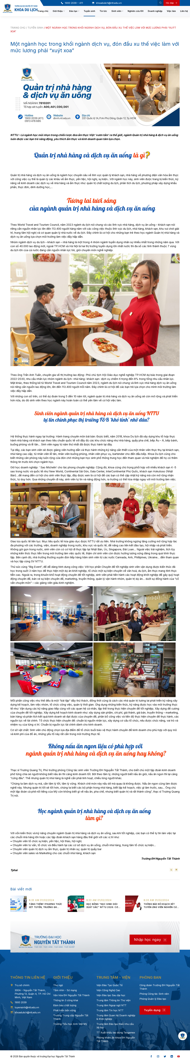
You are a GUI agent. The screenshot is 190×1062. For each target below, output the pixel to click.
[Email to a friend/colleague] (176, 870)
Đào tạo (73, 11)
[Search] (160, 3)
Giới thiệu (58, 11)
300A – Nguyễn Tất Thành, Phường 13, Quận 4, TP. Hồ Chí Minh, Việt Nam (32, 994)
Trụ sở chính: (22, 985)
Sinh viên (116, 11)
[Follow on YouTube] (178, 1056)
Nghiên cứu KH (135, 11)
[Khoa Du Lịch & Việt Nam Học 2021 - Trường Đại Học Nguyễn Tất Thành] (20, 8)
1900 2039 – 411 (74, 2)
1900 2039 (21, 1002)
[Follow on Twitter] (165, 1056)
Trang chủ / (19, 27)
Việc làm (171, 11)
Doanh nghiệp (155, 11)
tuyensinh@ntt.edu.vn (27, 1007)
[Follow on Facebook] (151, 1056)
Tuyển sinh (89, 11)
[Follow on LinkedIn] (172, 1056)
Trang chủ (42, 11)
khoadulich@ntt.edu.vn (109, 2)
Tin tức (103, 11)
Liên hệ (184, 11)
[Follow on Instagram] (158, 1056)
